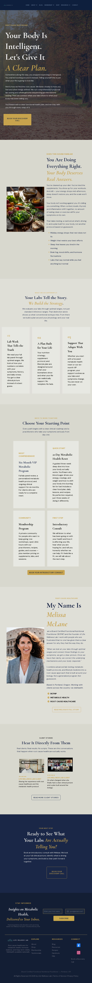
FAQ (53, 956)
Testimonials (36, 953)
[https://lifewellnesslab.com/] (8, 5)
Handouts (56, 953)
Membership (36, 950)
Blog (53, 944)
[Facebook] (78, 945)
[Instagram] (78, 952)
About (33, 944)
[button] (36, 5)
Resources (56, 947)
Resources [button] (65, 5)
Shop (33, 947)
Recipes (55, 950)
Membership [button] (48, 5)
